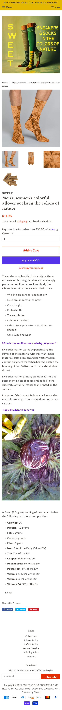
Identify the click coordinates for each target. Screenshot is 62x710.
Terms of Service (31, 648)
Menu (9, 7)
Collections (31, 636)
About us (31, 656)
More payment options (31, 268)
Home (5, 83)
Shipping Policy (31, 652)
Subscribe (50, 677)
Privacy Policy (31, 640)
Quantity (7, 233)
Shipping (22, 221)
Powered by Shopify (32, 692)
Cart (57, 7)
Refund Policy (31, 644)
